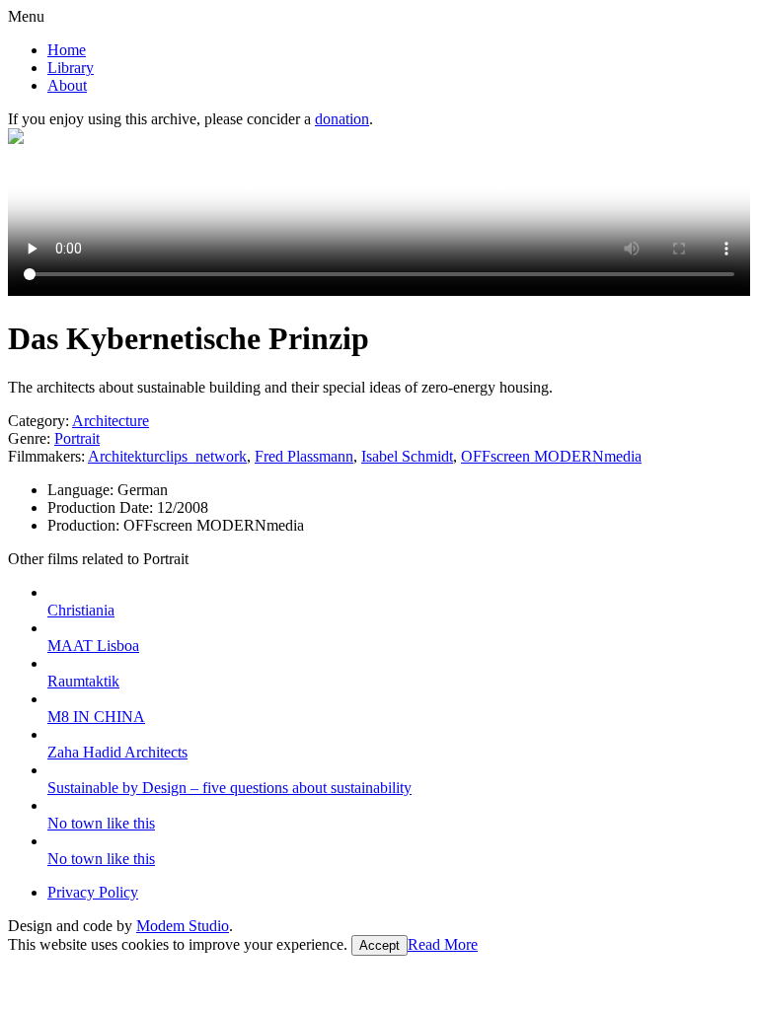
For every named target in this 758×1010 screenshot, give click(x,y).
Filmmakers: (46, 456)
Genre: (29, 438)
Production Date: (102, 507)
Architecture (110, 420)
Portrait (77, 438)
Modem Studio (182, 925)
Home (66, 49)
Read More (443, 944)
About (67, 85)
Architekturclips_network (167, 456)
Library (70, 67)
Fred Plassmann (304, 456)
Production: (85, 525)
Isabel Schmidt (407, 456)
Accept (379, 945)
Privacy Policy (92, 892)
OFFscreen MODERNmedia (551, 456)
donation (342, 118)
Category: (38, 420)
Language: (82, 489)
